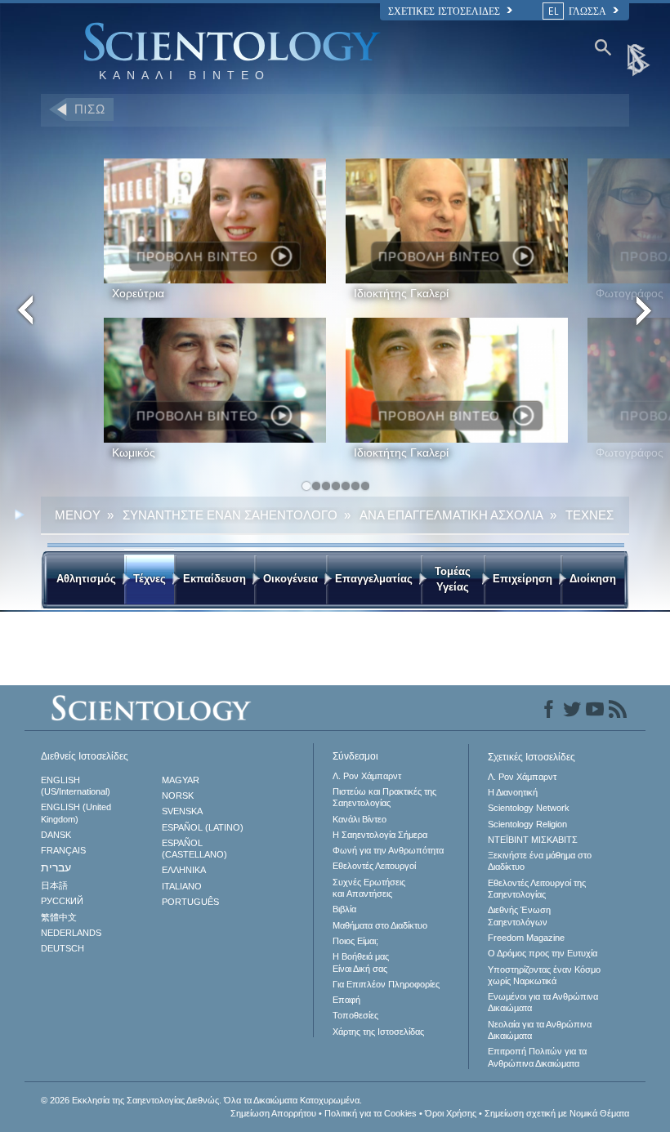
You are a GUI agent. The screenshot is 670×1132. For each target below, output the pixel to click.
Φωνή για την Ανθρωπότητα (388, 850)
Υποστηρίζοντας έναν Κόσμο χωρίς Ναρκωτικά (544, 975)
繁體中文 (59, 917)
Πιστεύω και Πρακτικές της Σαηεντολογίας (384, 797)
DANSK (56, 835)
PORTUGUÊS (190, 902)
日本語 (54, 885)
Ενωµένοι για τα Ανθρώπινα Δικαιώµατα (543, 1002)
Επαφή (346, 1000)
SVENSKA (182, 811)
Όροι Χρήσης (450, 1113)
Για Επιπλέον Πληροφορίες (386, 984)
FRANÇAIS (63, 850)
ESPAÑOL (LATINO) (202, 827)
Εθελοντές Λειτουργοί (374, 866)
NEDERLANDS (71, 933)
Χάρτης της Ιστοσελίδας (378, 1031)
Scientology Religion (527, 824)
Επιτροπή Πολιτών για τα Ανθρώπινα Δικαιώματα (537, 1056)
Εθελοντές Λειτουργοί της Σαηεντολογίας (537, 888)
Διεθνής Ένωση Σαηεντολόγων (519, 915)
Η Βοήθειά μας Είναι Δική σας (361, 962)
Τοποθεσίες (355, 1015)
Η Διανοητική (513, 792)
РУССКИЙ (62, 901)
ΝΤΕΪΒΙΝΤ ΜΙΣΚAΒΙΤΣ (533, 840)
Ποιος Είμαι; (355, 941)
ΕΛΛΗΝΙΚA (184, 870)
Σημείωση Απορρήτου (273, 1113)
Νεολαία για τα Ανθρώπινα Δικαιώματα (540, 1030)
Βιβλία (344, 909)
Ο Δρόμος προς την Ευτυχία (542, 953)
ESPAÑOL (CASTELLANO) (194, 848)
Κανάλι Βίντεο (359, 819)
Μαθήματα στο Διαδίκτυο (380, 925)
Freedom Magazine (526, 938)
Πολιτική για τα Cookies (370, 1113)
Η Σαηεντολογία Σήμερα (380, 835)
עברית (56, 867)
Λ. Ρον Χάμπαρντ (367, 776)
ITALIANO (182, 886)
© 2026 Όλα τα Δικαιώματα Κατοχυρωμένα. (201, 1100)
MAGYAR (180, 780)
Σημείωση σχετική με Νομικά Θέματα (557, 1113)
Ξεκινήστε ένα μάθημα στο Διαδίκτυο (540, 860)
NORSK (178, 795)
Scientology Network (529, 808)
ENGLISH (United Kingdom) (76, 812)
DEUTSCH (62, 948)
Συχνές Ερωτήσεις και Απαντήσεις (369, 887)
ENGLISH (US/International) (75, 785)
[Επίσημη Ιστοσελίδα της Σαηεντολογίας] (640, 59)
